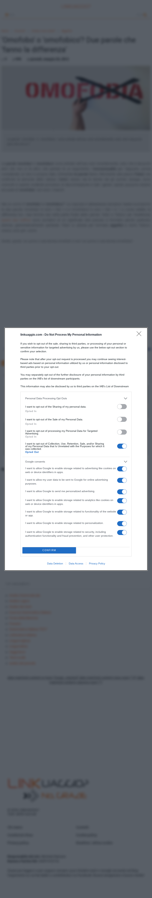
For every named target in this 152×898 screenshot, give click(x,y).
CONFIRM (49, 550)
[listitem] (76, 398)
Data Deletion (55, 563)
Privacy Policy (97, 563)
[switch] (122, 406)
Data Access (76, 563)
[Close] (140, 334)
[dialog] (76, 449)
